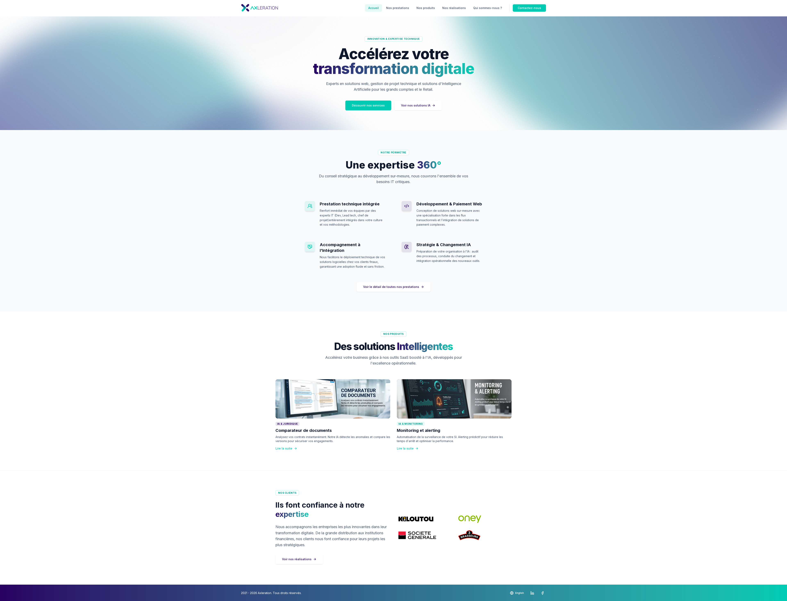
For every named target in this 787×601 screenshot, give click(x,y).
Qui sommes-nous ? (487, 8)
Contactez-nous (529, 8)
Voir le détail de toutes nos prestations (391, 287)
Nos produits (425, 8)
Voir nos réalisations (297, 559)
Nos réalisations (454, 8)
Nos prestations (397, 8)
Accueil (373, 8)
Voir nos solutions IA (415, 105)
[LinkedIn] (532, 593)
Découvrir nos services (368, 105)
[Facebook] (542, 593)
